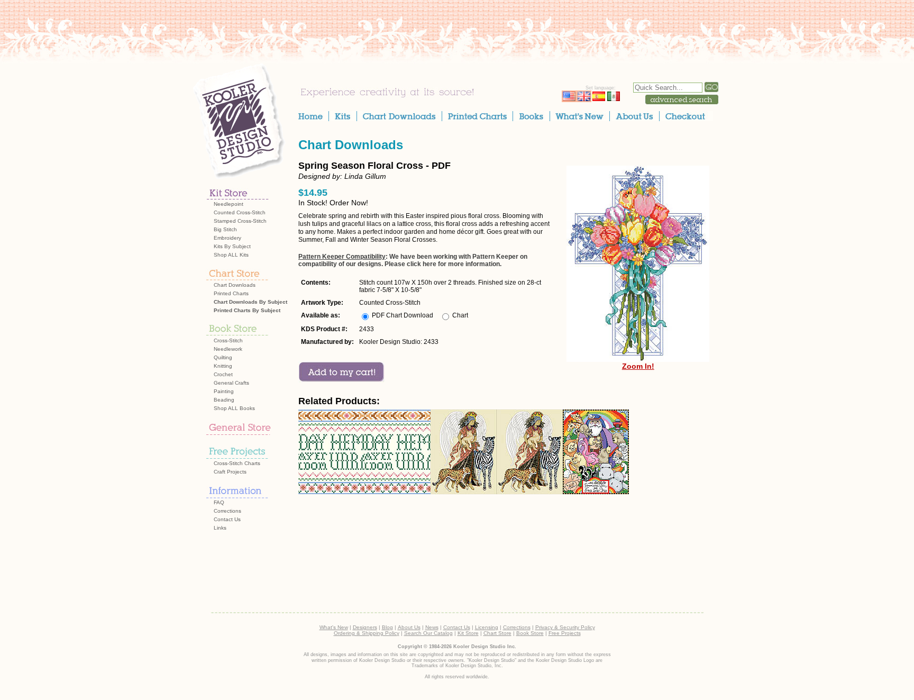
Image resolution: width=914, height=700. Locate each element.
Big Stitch (225, 229)
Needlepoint (228, 204)
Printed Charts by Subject (247, 310)
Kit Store (468, 633)
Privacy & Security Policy (565, 627)
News (431, 627)
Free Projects (565, 633)
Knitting (223, 366)
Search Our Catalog (428, 633)
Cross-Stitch (228, 340)
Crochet (223, 374)
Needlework (228, 349)
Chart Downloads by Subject (250, 302)
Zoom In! (638, 366)
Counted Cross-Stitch (240, 212)
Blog (387, 627)
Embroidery (227, 238)
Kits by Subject (232, 246)
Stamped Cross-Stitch (240, 221)
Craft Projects (230, 472)
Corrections (227, 511)
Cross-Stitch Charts (237, 463)
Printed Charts (231, 293)
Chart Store (497, 633)
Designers (365, 627)
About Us (409, 627)
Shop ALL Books (234, 408)
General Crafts (231, 383)
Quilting (223, 357)
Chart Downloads (234, 285)
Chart (460, 315)
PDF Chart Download (402, 315)
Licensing (486, 627)
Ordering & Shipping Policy (366, 633)
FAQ (219, 502)
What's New (333, 627)
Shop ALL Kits (231, 255)
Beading (224, 400)
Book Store (530, 633)
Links (220, 528)
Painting (224, 391)
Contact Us (227, 519)
